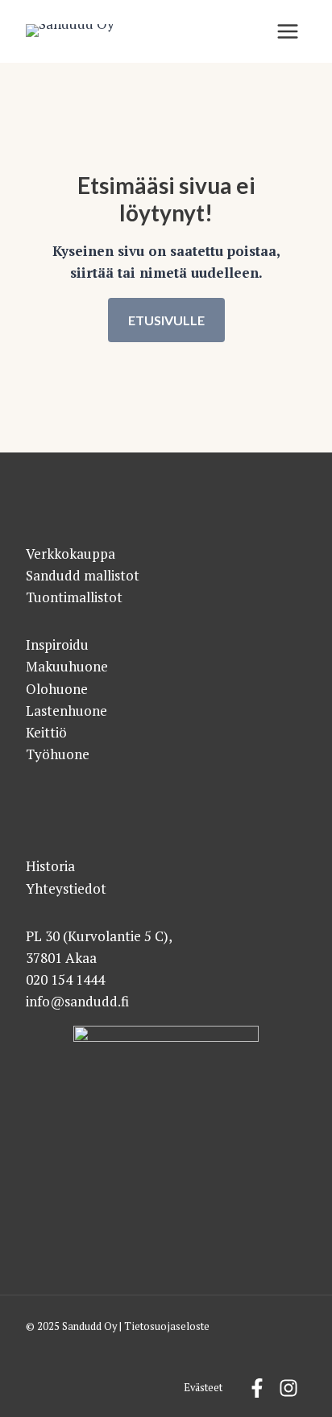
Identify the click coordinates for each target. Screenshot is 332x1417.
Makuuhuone (67, 666)
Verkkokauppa (70, 553)
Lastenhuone (66, 710)
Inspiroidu (57, 644)
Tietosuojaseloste (167, 1326)
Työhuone (57, 754)
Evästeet (203, 1387)
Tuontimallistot (74, 597)
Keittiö (46, 732)
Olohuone (57, 689)
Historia (50, 866)
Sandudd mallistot (82, 575)
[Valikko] (287, 31)
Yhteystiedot (66, 888)
